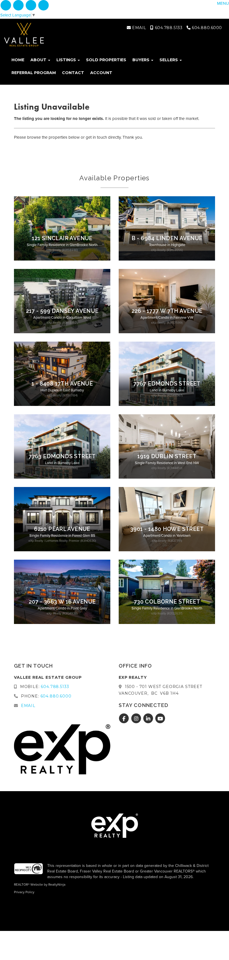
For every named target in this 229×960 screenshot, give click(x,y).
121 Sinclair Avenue (62, 238)
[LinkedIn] (31, 5)
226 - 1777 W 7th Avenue (167, 311)
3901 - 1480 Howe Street (167, 529)
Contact (73, 72)
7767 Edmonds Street (166, 383)
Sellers (169, 59)
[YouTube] (43, 5)
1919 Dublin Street (166, 456)
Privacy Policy (24, 892)
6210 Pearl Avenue (62, 529)
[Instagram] (19, 5)
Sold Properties (106, 59)
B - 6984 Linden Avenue (167, 238)
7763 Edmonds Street (62, 456)
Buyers (141, 59)
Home (17, 59)
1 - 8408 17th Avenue (62, 383)
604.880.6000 (206, 27)
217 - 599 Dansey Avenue (62, 311)
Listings (66, 59)
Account (101, 72)
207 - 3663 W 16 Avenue (62, 602)
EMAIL (138, 27)
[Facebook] (6, 5)
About (38, 59)
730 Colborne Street (167, 602)
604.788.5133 (168, 27)
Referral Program (33, 72)
